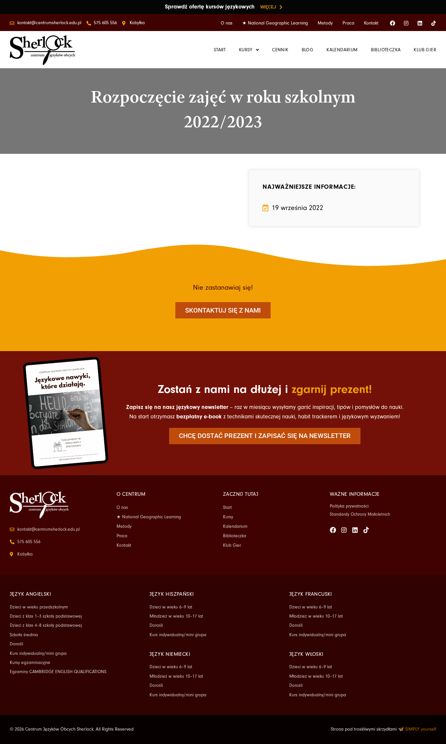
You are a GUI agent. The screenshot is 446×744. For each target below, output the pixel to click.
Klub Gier (232, 545)
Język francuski (310, 594)
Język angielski (30, 594)
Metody (325, 23)
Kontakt (371, 23)
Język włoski (306, 654)
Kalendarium (235, 526)
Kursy (228, 517)
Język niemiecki (170, 654)
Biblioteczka (234, 536)
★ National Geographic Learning (275, 23)
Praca (348, 23)
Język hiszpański (172, 594)
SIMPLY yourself (420, 729)
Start (227, 507)
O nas (226, 23)
